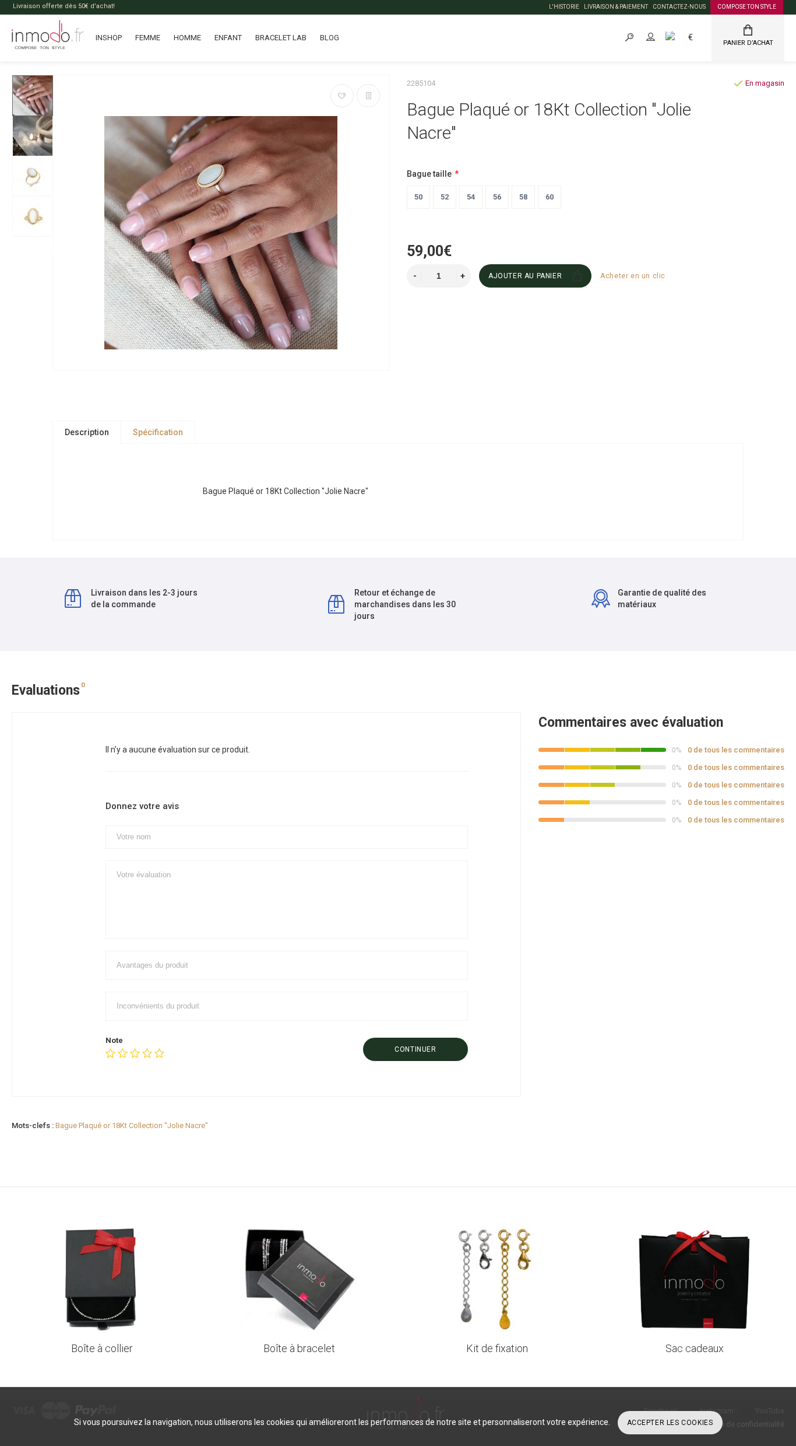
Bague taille (429, 173)
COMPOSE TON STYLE (746, 6)
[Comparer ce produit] (368, 95)
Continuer (415, 1049)
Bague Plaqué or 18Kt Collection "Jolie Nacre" (131, 1125)
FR (682, 37)
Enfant (228, 37)
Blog (329, 37)
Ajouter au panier (525, 276)
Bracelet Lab (281, 37)
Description (87, 432)
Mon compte (661, 37)
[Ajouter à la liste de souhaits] (342, 95)
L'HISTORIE (564, 6)
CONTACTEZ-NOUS (679, 6)
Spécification (158, 432)
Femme (147, 37)
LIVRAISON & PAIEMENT (616, 6)
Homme (187, 37)
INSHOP (109, 37)
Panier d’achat (748, 43)
